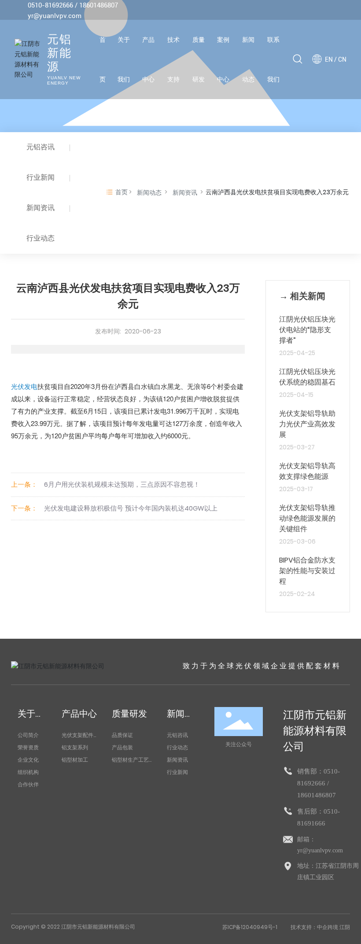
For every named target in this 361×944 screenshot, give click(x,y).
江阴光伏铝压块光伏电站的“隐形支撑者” (307, 329)
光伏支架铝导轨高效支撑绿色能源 (307, 471)
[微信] (303, 11)
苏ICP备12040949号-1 (249, 927)
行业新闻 (40, 177)
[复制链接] (342, 11)
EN (329, 59)
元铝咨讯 (40, 147)
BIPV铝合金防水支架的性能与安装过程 (307, 570)
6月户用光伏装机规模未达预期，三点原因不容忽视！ (122, 484)
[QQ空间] (329, 11)
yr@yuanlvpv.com (54, 16)
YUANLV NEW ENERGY (64, 80)
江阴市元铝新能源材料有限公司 (314, 730)
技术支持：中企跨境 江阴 (320, 927)
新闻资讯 (40, 208)
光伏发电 (24, 386)
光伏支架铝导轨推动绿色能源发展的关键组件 (307, 518)
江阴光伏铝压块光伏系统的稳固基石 (307, 376)
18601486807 (98, 5)
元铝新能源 (59, 53)
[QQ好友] (316, 11)
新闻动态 (149, 192)
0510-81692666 (50, 5)
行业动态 (40, 238)
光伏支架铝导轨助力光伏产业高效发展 (307, 424)
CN (342, 59)
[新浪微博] (290, 11)
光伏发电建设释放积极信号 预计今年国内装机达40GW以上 (130, 508)
